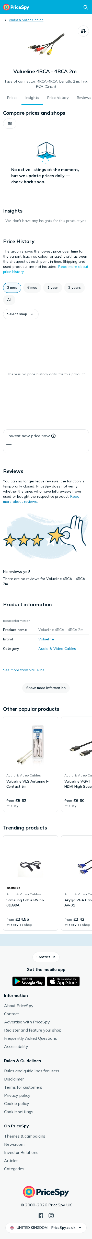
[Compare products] (83, 31)
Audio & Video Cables (26, 20)
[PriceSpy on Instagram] (51, 1215)
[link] (30, 764)
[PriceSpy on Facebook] (41, 1215)
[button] (9, 123)
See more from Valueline (23, 670)
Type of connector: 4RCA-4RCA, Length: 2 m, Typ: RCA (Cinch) (46, 84)
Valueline (46, 639)
